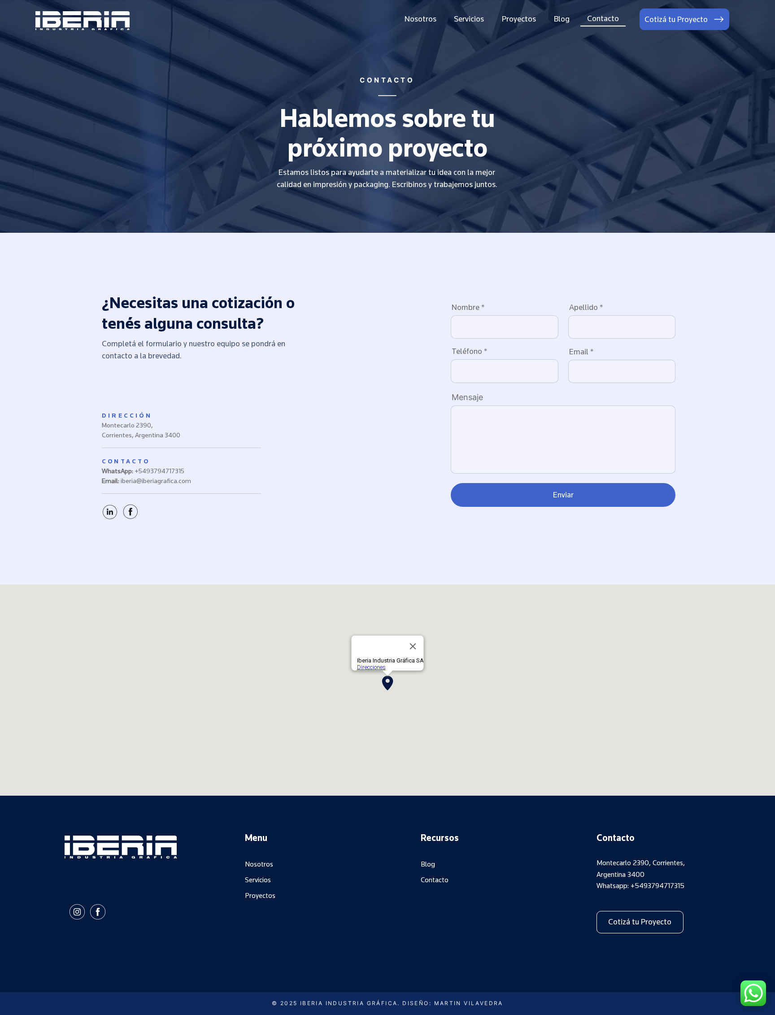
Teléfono (467, 351)
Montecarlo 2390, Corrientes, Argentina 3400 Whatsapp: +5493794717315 (640, 874)
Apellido (583, 307)
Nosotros (259, 864)
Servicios (258, 880)
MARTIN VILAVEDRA (468, 1003)
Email (578, 352)
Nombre (465, 307)
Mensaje (467, 397)
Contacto (434, 880)
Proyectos (260, 896)
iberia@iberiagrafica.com (156, 480)
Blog (428, 864)
